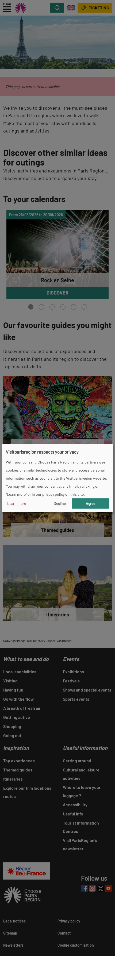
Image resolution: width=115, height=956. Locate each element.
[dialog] (57, 478)
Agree (90, 503)
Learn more (16, 503)
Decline (60, 503)
